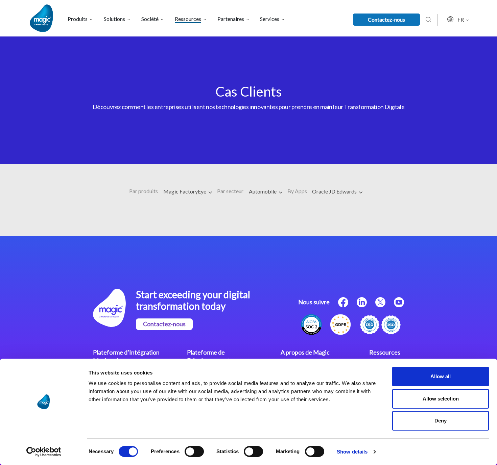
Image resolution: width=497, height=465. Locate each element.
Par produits (143, 191)
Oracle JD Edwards (335, 191)
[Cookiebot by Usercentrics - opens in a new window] (43, 452)
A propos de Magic (305, 352)
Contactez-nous (386, 19)
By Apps (297, 191)
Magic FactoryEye (185, 191)
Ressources (384, 352)
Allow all (440, 376)
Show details (352, 452)
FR (461, 19)
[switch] (194, 451)
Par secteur (230, 191)
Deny (440, 420)
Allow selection (441, 399)
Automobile (263, 191)
